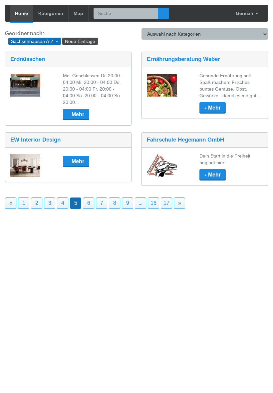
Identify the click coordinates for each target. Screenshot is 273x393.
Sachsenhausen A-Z (33, 41)
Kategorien (50, 13)
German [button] (245, 13)
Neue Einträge (80, 41)
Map (78, 13)
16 (153, 203)
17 (166, 203)
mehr (77, 114)
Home (21, 13)
